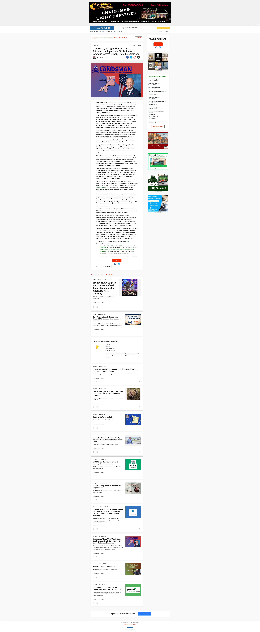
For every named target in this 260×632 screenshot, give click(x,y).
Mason (94, 435)
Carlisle (94, 279)
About (118, 31)
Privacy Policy (133, 631)
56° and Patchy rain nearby (130, 27)
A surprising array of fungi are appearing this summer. (105, 569)
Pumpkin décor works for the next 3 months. (103, 420)
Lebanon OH (96, 45)
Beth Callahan (100, 57)
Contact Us (126, 624)
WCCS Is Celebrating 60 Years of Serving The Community (105, 463)
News (91, 31)
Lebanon (95, 366)
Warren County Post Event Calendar (157, 76)
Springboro (95, 483)
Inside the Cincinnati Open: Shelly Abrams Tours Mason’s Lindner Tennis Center (108, 440)
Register (161, 31)
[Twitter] (131, 57)
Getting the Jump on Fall (102, 417)
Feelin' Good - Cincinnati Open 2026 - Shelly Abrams (105, 444)
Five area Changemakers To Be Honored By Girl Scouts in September (107, 588)
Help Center (133, 624)
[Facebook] (127, 57)
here (127, 241)
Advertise (113, 31)
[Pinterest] (134, 57)
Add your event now (158, 126)
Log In (166, 31)
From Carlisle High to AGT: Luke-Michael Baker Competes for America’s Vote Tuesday (104, 288)
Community (101, 31)
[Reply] (97, 266)
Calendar (96, 31)
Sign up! (117, 260)
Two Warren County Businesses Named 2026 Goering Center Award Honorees (106, 319)
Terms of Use (127, 631)
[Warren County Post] (102, 27)
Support (138, 37)
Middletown (95, 506)
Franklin (94, 314)
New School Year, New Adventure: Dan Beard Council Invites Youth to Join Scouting (108, 393)
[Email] (138, 57)
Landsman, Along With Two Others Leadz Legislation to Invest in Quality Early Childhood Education (107, 541)
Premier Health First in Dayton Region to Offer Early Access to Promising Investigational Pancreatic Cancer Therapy (108, 512)
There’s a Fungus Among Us (104, 566)
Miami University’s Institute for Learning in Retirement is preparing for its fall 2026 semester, (115, 374)
